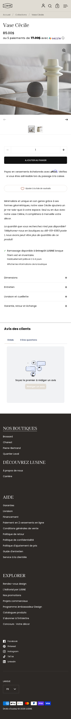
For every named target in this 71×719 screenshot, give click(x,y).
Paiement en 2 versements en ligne (23, 522)
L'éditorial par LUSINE (14, 589)
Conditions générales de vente (20, 528)
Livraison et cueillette (16, 296)
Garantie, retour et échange (20, 306)
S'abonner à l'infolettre (16, 618)
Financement (10, 517)
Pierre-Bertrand (12, 448)
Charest (7, 442)
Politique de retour (13, 534)
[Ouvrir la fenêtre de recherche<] (50, 6)
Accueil (6, 14)
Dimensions (11, 277)
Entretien (9, 287)
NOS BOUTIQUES (20, 428)
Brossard (8, 436)
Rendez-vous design (14, 583)
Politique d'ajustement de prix (20, 545)
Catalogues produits (14, 612)
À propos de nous (13, 470)
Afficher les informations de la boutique (27, 264)
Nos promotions (12, 595)
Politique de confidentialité (18, 540)
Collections (21, 14)
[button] (35, 38)
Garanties (8, 505)
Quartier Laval (11, 453)
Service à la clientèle (15, 557)
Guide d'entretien (13, 551)
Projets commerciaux (15, 601)
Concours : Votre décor (16, 624)
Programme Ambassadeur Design (22, 606)
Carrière (7, 476)
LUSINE (29, 708)
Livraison (8, 511)
